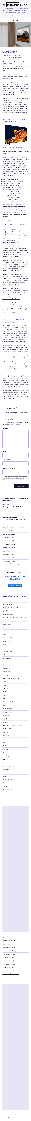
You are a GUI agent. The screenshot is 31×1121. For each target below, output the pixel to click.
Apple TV (5, 611)
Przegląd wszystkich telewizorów (12, 725)
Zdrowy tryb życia (7, 789)
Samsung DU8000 (7, 175)
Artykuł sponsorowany (9, 614)
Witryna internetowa (8, 468)
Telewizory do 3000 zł (8, 544)
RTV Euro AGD (6, 729)
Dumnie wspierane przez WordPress (12, 1117)
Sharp (4, 739)
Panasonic (5, 695)
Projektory (5, 719)
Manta (4, 665)
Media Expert (6, 668)
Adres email (6, 459)
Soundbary (5, 756)
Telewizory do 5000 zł (8, 558)
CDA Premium (6, 624)
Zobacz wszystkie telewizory (10, 564)
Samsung (5, 86)
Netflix (4, 681)
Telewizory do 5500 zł (8, 561)
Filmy (4, 634)
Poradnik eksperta (7, 708)
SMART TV (5, 746)
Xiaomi (4, 783)
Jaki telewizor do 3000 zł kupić (11, 242)
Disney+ (4, 628)
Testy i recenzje (7, 773)
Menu (16, 20)
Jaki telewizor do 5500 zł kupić (11, 313)
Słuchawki (5, 759)
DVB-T (4, 631)
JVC (3, 655)
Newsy (7, 407)
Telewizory (11, 408)
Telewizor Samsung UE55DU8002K (12, 151)
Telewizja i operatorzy (8, 766)
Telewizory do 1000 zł (8, 531)
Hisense (4, 648)
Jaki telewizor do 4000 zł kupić (11, 270)
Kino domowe (6, 658)
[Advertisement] (15, 869)
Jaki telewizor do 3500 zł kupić (11, 256)
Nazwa (4, 451)
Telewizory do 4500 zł (8, 554)
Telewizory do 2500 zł (8, 541)
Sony (3, 752)
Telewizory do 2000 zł (8, 537)
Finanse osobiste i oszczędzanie (11, 638)
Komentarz (6, 428)
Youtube (4, 786)
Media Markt (6, 671)
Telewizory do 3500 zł (8, 547)
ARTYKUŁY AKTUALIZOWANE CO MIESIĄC (15, 621)
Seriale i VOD (6, 735)
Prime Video (6, 715)
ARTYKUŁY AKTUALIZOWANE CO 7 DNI (14, 617)
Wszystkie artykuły (8, 779)
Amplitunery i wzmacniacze (10, 607)
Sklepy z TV (5, 742)
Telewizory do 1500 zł (8, 534)
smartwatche (6, 749)
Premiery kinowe (7, 712)
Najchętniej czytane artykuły (10, 678)
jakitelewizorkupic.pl (10, 52)
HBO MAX (5, 644)
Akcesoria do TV (7, 604)
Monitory (5, 675)
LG (3, 661)
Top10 (4, 776)
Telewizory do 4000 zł (8, 551)
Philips (4, 698)
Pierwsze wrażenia (7, 702)
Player (4, 705)
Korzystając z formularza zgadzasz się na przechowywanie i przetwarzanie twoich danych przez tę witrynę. (16, 479)
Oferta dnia (5, 688)
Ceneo (9, 220)
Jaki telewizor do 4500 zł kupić (11, 284)
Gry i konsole (6, 641)
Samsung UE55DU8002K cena (14, 411)
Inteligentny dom (7, 651)
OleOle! (4, 692)
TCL (3, 762)
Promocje (13, 407)
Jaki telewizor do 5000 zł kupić (11, 299)
